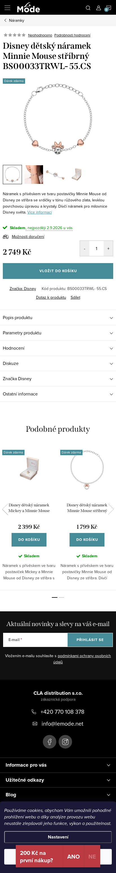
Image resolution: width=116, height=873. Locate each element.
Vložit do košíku (58, 271)
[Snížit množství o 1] (84, 248)
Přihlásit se (90, 639)
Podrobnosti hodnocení (72, 35)
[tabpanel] (29, 517)
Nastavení (58, 837)
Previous (5, 509)
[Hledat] (88, 7)
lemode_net (65, 742)
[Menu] (7, 7)
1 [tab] (54, 597)
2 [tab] (61, 597)
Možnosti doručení (28, 236)
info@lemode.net (62, 723)
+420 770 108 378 (62, 712)
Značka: (23, 288)
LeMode (49, 742)
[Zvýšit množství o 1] (108, 248)
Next (111, 509)
